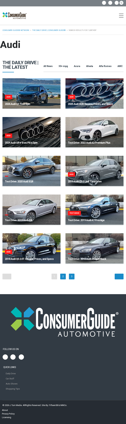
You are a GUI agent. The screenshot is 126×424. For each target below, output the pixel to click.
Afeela (89, 66)
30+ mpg (63, 66)
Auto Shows (11, 383)
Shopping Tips (13, 389)
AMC (120, 66)
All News (48, 66)
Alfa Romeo (105, 66)
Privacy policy (8, 414)
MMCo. (63, 405)
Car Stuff (10, 378)
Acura (77, 66)
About (5, 410)
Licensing (6, 417)
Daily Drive (11, 373)
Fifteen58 (53, 405)
